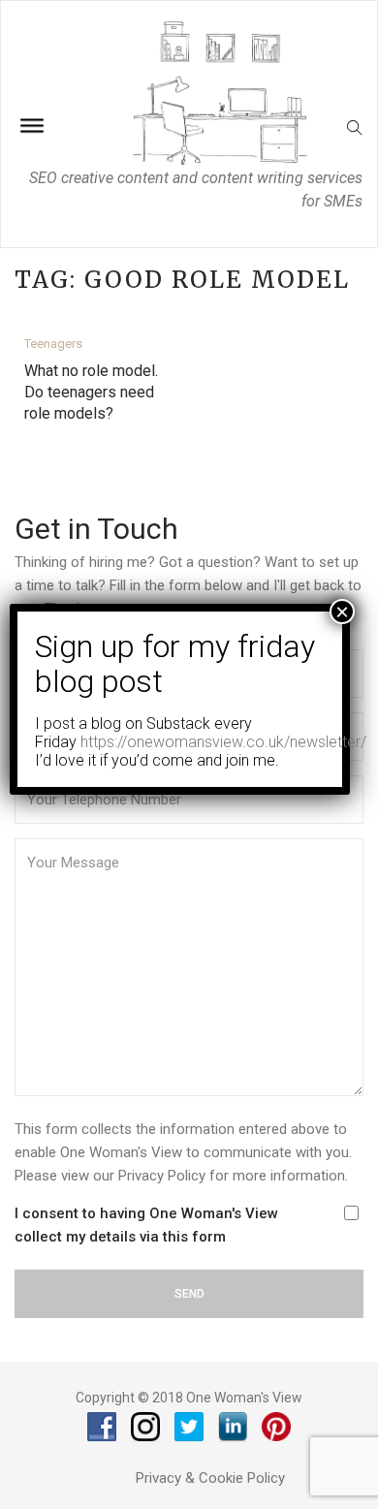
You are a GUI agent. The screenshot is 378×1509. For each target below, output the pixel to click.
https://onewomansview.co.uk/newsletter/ (223, 742)
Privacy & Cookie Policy (210, 1478)
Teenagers (53, 343)
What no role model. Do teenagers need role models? (91, 392)
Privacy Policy (161, 1175)
